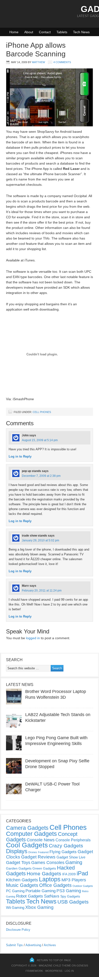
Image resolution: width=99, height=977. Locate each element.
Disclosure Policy (18, 929)
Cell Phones (42, 412)
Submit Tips (14, 945)
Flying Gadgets (63, 851)
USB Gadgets (73, 902)
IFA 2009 (69, 874)
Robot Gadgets (29, 896)
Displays (16, 851)
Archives (50, 945)
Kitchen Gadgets (22, 879)
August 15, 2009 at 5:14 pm (40, 440)
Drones (32, 852)
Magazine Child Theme (55, 965)
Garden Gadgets (18, 868)
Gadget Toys (18, 862)
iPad (82, 873)
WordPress (53, 970)
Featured (43, 852)
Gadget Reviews (38, 856)
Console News (41, 839)
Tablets (61, 32)
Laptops (50, 879)
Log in (69, 970)
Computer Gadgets (31, 833)
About (28, 32)
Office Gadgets (55, 885)
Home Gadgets (44, 873)
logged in (33, 638)
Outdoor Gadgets (83, 885)
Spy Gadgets (70, 896)
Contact (45, 32)
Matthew (38, 62)
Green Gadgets (44, 868)
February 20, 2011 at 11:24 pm (42, 590)
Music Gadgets (22, 885)
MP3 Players (74, 879)
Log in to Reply (20, 456)
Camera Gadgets (27, 828)
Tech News (81, 32)
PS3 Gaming (68, 890)
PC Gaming (15, 891)
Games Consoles (47, 862)
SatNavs (51, 896)
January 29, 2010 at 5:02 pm (40, 540)
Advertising (33, 945)
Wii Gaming (15, 907)
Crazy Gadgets (66, 845)
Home (14, 32)
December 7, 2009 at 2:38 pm (41, 476)
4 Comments (62, 62)
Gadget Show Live (70, 857)
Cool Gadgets (27, 845)
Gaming (73, 862)
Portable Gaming (40, 891)
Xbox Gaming (39, 907)
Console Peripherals (73, 840)
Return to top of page (54, 960)
